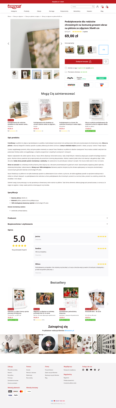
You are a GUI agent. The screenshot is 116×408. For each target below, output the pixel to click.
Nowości (89, 11)
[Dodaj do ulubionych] (105, 61)
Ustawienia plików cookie (70, 383)
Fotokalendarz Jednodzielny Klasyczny (68, 312)
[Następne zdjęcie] (60, 43)
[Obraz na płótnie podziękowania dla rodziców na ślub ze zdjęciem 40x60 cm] (96, 109)
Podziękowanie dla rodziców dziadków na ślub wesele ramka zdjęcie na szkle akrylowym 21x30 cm (19, 123)
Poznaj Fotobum (49, 370)
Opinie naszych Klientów (51, 372)
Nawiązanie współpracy (70, 370)
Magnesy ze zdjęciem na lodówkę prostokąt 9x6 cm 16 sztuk (44, 312)
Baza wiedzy (29, 378)
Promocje (10, 378)
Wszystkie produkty (12, 370)
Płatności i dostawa (31, 372)
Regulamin (66, 378)
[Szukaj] (93, 6)
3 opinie (85, 31)
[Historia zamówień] (97, 6)
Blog (102, 11)
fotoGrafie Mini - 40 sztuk (93, 311)
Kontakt (28, 370)
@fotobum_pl (69, 331)
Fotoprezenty (64, 11)
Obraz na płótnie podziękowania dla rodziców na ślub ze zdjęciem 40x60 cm (96, 123)
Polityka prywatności (69, 380)
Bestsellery (77, 11)
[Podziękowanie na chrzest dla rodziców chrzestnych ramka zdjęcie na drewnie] (70, 109)
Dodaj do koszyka (82, 61)
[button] (106, 115)
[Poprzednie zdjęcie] (9, 43)
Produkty (26, 11)
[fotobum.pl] (15, 6)
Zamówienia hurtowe (13, 380)
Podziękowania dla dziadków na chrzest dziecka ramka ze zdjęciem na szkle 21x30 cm (44, 123)
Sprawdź (101, 78)
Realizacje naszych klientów (52, 375)
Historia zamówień (12, 383)
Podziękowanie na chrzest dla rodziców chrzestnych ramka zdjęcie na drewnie (70, 123)
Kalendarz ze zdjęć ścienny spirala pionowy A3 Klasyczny (18, 312)
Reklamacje (29, 375)
